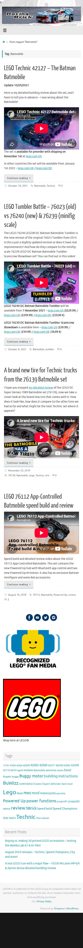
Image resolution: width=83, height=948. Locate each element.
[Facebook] (29, 617)
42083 (66, 765)
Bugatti (7, 776)
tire (47, 475)
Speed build (44, 808)
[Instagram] (53, 617)
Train (38, 818)
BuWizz (11, 783)
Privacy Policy (43, 901)
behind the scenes (54, 770)
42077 (51, 765)
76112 (36, 594)
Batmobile (40, 185)
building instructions (61, 776)
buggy (15, 776)
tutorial (45, 818)
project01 (62, 801)
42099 (75, 765)
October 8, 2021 (17, 349)
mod (35, 793)
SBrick (31, 808)
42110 (6, 770)
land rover (67, 783)
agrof (20, 770)
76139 (11, 475)
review (72, 594)
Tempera (59, 908)
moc (27, 792)
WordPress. (72, 908)
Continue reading (17, 178)
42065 (35, 765)
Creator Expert (41, 783)
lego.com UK (26, 168)
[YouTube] (37, 617)
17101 (6, 765)
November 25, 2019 (19, 470)
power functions (41, 800)
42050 (26, 765)
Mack (20, 793)
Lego (31, 475)
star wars (9, 818)
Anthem (28, 770)
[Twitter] (45, 617)
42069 (43, 765)
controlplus (26, 783)
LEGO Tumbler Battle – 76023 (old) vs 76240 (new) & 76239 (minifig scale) (40, 215)
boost (67, 770)
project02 (74, 801)
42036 (19, 765)
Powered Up (60, 594)
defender (56, 783)
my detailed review (41, 387)
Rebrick (6, 809)
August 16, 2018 (17, 594)
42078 (59, 765)
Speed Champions (65, 809)
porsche (60, 793)
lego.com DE (44, 168)
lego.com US (34, 156)
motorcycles (48, 793)
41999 (13, 765)
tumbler (49, 349)
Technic (51, 185)
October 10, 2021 (18, 185)
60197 (14, 770)
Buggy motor (31, 776)
